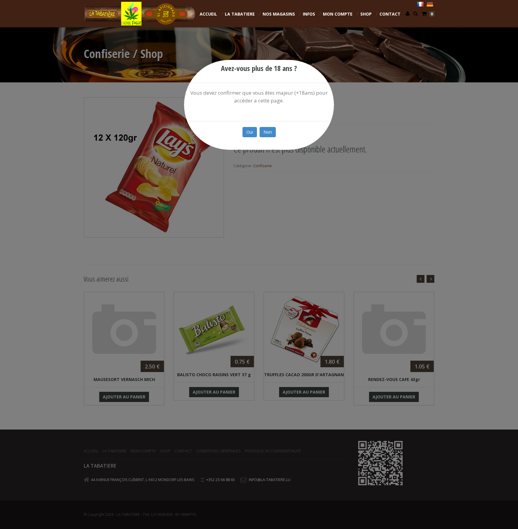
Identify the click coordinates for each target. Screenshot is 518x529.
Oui (249, 132)
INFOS (309, 14)
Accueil (208, 14)
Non (267, 132)
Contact (390, 14)
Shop (366, 14)
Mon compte (338, 14)
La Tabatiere (240, 14)
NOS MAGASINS (279, 14)
